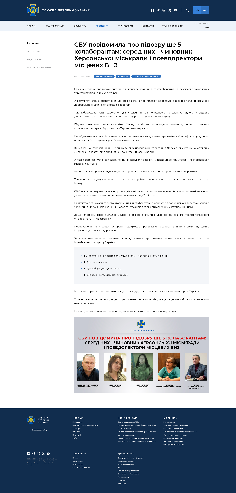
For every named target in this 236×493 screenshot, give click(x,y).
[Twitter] (169, 10)
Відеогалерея (34, 59)
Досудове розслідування (173, 441)
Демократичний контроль (128, 474)
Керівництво (77, 422)
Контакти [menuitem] (148, 26)
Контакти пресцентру (40, 67)
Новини (33, 43)
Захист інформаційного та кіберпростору (179, 432)
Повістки (121, 480)
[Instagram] (163, 10)
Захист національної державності (176, 425)
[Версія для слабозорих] (197, 10)
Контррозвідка (169, 422)
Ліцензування (123, 477)
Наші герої (77, 435)
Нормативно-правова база (128, 471)
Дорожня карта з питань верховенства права (136, 438)
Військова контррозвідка (173, 438)
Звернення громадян (126, 461)
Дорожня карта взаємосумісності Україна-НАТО (137, 441)
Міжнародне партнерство (173, 444)
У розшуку (122, 483)
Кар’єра (75, 438)
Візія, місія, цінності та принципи (85, 425)
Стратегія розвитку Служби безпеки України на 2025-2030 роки (137, 426)
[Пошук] (187, 10)
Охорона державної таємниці (175, 435)
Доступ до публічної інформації (130, 458)
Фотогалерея (34, 52)
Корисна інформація (126, 464)
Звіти (120, 467)
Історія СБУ (77, 432)
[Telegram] (158, 10)
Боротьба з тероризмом (173, 429)
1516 (207, 28)
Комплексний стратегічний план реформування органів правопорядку (137, 433)
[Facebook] (152, 10)
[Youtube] (175, 10)
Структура (77, 429)
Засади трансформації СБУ (128, 422)
